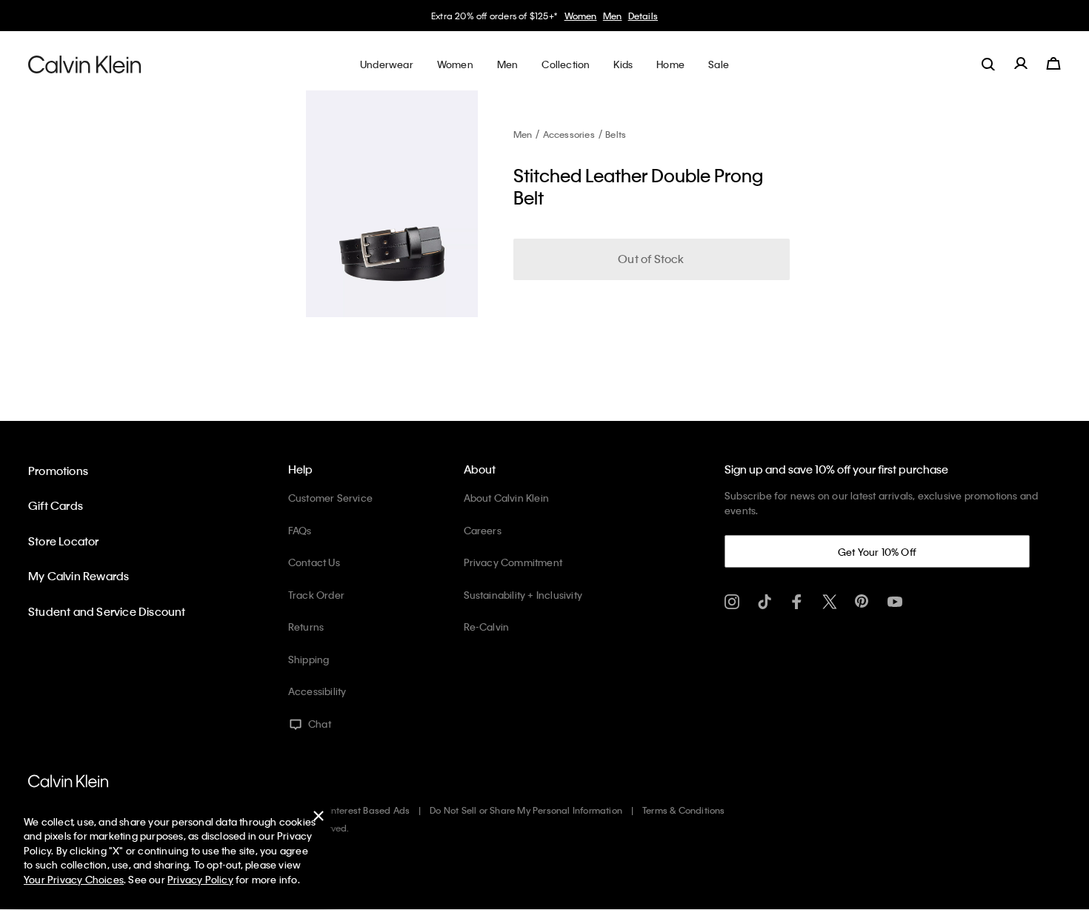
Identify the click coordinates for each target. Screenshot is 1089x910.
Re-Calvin (487, 626)
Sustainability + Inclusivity (523, 594)
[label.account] (1020, 63)
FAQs (300, 530)
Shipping (309, 659)
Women (581, 15)
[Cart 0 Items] (1053, 63)
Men (612, 15)
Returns (306, 626)
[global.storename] (84, 63)
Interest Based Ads (369, 810)
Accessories (569, 134)
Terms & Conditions (683, 810)
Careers (483, 530)
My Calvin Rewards (78, 575)
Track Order (316, 594)
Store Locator (63, 541)
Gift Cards (55, 505)
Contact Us (314, 562)
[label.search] (988, 63)
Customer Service (330, 497)
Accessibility (317, 691)
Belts (615, 134)
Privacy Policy (200, 879)
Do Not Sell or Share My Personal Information (526, 810)
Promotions (58, 470)
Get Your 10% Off (877, 551)
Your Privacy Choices (74, 879)
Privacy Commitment (513, 562)
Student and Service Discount (107, 611)
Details (643, 15)
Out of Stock (651, 258)
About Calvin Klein (507, 497)
